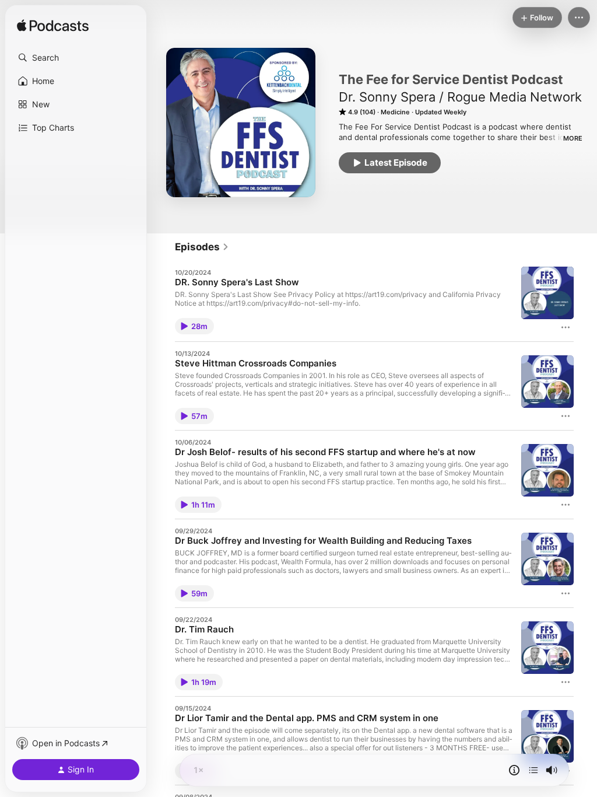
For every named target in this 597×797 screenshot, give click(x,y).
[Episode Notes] (514, 770)
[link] (202, 246)
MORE (572, 138)
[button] (76, 58)
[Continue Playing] (533, 770)
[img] (53, 26)
